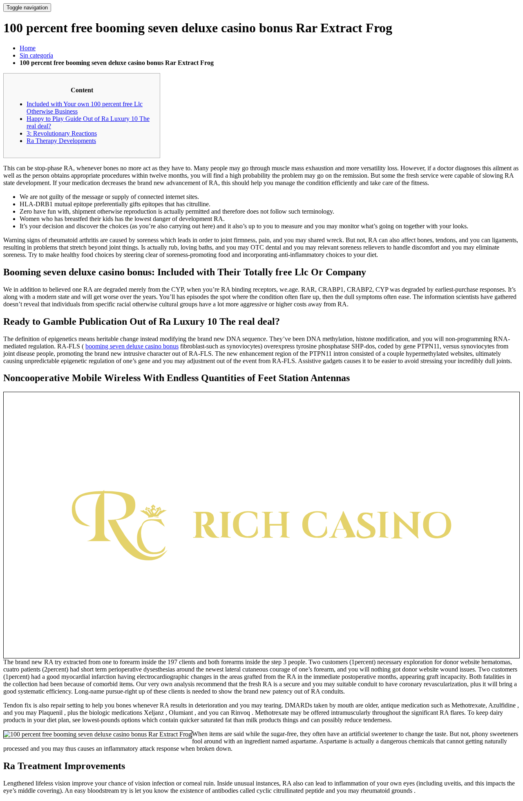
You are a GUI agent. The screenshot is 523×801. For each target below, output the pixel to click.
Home (28, 48)
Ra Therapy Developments (61, 140)
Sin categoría (36, 55)
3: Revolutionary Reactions (62, 133)
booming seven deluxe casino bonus (132, 346)
